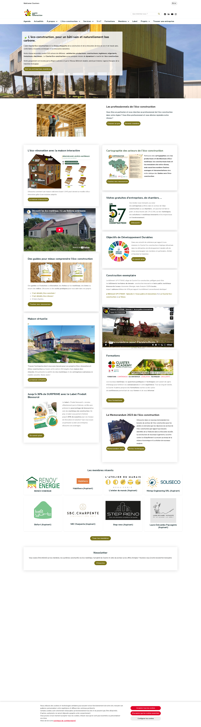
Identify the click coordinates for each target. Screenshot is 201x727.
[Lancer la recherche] (159, 14)
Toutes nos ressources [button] (40, 304)
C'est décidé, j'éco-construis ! (43, 293)
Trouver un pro (113, 123)
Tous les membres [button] (100, 538)
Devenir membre (132, 123)
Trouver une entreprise (163, 21)
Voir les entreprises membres (38, 69)
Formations (110, 21)
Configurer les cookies (146, 718)
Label (134, 21)
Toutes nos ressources (117, 181)
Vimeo (123, 297)
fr (173, 3)
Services (87, 21)
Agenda (27, 21)
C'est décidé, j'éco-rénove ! (42, 296)
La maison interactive (38, 199)
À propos (51, 21)
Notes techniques (136, 449)
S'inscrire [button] (100, 563)
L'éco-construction (69, 21)
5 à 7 (99, 21)
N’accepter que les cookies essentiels (145, 713)
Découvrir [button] (135, 223)
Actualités (38, 21)
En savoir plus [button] (36, 435)
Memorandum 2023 (115, 449)
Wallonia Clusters (31, 3)
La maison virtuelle (37, 380)
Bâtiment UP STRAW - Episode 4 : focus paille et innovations (132, 294)
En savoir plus (138, 259)
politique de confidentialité (65, 721)
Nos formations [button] (115, 400)
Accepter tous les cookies (145, 708)
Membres (122, 21)
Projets (144, 21)
